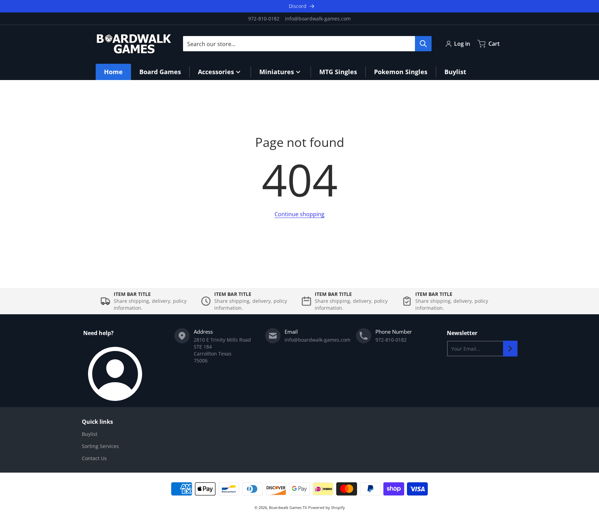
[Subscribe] (510, 349)
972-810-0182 (263, 18)
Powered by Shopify (326, 507)
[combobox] (307, 43)
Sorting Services (100, 446)
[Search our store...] (423, 43)
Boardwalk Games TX (288, 507)
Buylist (89, 434)
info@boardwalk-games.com (318, 18)
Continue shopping (299, 214)
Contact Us (94, 458)
